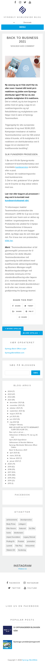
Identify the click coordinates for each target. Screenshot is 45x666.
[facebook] (15, 2)
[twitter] (25, 2)
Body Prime (10, 524)
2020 (10, 464)
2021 (10, 400)
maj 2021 (13, 422)
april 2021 (14, 453)
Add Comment (27, 46)
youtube (32, 588)
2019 (10, 467)
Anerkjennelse (26, 520)
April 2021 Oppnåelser (18, 440)
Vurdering (22, 550)
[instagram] (20, 2)
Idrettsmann (18, 533)
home (8, 533)
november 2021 (16, 405)
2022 (10, 397)
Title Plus (18, 546)
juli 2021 (13, 416)
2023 (10, 394)
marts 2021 (14, 456)
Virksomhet (30, 546)
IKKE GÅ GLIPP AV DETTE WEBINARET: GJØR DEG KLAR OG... (24, 428)
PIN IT (31, 311)
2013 (10, 483)
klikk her (9, 240)
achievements (11, 520)
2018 (10, 469)
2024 (10, 391)
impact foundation (13, 537)
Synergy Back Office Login (15, 349)
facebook (14, 583)
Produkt (21, 541)
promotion (31, 541)
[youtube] (30, 2)
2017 (10, 472)
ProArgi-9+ (10, 541)
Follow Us (22, 569)
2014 (10, 480)
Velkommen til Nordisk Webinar (21, 442)
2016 (10, 475)
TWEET (30, 306)
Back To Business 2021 (18, 450)
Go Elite (32, 528)
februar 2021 (15, 458)
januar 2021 (14, 461)
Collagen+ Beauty (16, 425)
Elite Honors (11, 528)
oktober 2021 (15, 408)
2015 (10, 478)
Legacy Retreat (29, 537)
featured (22, 528)
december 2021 (16, 402)
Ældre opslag (30, 333)
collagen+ (22, 524)
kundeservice (21, 167)
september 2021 (16, 411)
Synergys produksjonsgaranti (26, 642)
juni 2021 (13, 419)
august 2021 (15, 414)
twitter (16, 588)
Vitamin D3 (10, 550)
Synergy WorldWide (29, 660)
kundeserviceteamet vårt (16, 200)
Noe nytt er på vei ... (17, 432)
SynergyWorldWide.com (14, 353)
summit (9, 546)
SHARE (17, 306)
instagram (32, 583)
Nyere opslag (14, 329)
